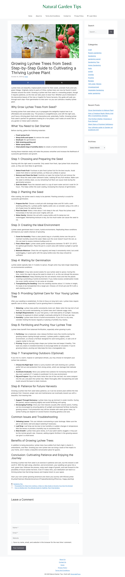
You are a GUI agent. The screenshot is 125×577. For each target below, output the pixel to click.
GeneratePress (76, 574)
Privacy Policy (78, 16)
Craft (90, 50)
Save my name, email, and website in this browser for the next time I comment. (42, 542)
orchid (90, 71)
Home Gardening (94, 65)
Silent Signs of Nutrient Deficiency (100, 124)
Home (30, 16)
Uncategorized (93, 87)
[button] (92, 16)
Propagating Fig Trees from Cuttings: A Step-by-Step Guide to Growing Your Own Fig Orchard (44, 486)
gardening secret (94, 59)
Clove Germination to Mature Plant (100, 110)
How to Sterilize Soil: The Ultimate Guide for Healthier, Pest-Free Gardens (37, 488)
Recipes (91, 81)
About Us (39, 16)
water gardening (94, 93)
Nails (90, 68)
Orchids (91, 75)
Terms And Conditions (52, 16)
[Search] (111, 32)
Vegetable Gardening (96, 90)
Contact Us (67, 16)
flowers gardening (94, 53)
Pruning (91, 78)
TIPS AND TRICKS (94, 84)
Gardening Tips (18, 484)
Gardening (92, 56)
